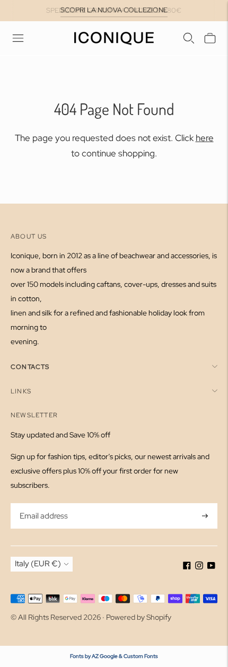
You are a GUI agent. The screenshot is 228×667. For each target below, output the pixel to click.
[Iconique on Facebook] (187, 567)
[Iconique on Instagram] (199, 567)
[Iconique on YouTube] (211, 567)
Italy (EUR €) (38, 563)
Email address (43, 503)
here (205, 138)
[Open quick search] (188, 38)
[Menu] (18, 38)
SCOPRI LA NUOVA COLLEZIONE (114, 9)
